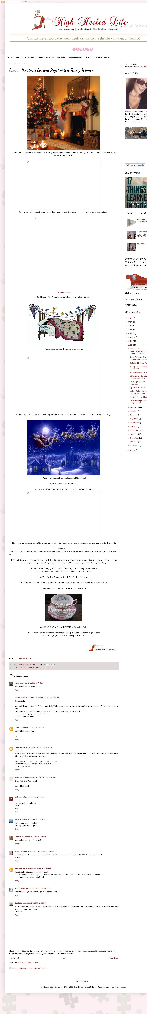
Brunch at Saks (80, 627)
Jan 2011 (134, 446)
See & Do (61, 57)
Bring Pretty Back (22, 851)
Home (10, 57)
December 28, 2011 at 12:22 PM (38, 888)
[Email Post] (40, 664)
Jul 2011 (133, 423)
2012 (130, 341)
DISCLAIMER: (82, 981)
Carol (17, 728)
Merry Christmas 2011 (24, 668)
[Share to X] (49, 665)
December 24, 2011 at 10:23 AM (31, 797)
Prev (127, 191)
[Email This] (45, 665)
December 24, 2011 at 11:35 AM (32, 820)
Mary (17, 820)
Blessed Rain (20, 869)
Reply (17, 690)
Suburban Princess (22, 777)
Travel (88, 57)
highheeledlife (23, 664)
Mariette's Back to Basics (24, 698)
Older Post (113, 958)
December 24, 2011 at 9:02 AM (32, 728)
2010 (130, 450)
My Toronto (29, 57)
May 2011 (134, 430)
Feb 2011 (134, 442)
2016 (130, 326)
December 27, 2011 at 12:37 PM (38, 869)
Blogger (123, 987)
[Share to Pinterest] (54, 665)
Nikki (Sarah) (20, 888)
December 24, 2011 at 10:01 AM (43, 777)
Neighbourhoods (75, 57)
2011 (130, 345)
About (18, 57)
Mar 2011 (134, 438)
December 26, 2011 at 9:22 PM (42, 851)
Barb (16, 797)
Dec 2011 (134, 348)
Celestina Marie (21, 747)
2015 (130, 330)
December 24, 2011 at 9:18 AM (40, 747)
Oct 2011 (134, 411)
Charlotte (18, 903)
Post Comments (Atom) (29, 962)
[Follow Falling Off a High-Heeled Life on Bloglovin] (135, 166)
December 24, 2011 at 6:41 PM (34, 837)
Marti (17, 683)
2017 (130, 322)
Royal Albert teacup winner (42, 668)
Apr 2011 (134, 434)
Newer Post (14, 958)
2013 (130, 337)
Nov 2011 (134, 407)
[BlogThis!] (47, 665)
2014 (130, 334)
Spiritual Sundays (25, 658)
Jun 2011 (134, 427)
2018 (130, 318)
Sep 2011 (134, 415)
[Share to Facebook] (52, 665)
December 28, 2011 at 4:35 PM (35, 903)
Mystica (18, 837)
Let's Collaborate (102, 57)
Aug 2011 (134, 419)
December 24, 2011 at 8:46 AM (32, 683)
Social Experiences (46, 57)
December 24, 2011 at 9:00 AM (47, 698)
